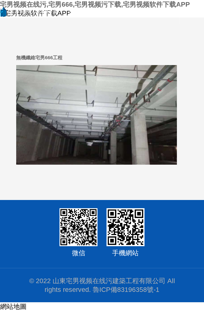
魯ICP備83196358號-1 (126, 289)
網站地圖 (13, 306)
